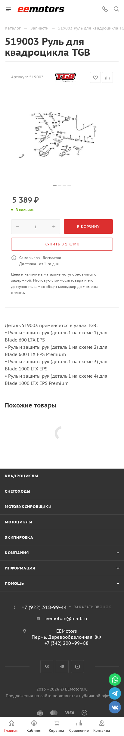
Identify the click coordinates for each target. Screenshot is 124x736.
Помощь (14, 583)
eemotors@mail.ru (66, 618)
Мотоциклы (18, 522)
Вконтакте (46, 666)
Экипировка (19, 537)
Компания (17, 552)
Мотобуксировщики (28, 506)
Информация (20, 568)
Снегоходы (17, 491)
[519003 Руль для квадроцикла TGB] (62, 136)
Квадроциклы (21, 476)
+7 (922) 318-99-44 (44, 607)
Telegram (62, 666)
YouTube (77, 666)
